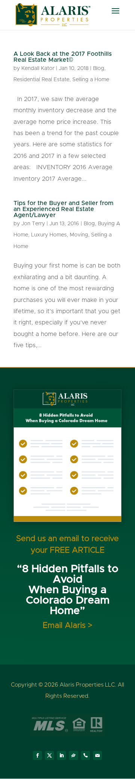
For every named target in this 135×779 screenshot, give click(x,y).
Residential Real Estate (41, 79)
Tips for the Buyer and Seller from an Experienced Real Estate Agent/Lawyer (64, 209)
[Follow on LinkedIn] (61, 755)
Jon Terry (33, 223)
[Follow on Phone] (85, 755)
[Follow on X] (49, 755)
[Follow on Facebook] (37, 755)
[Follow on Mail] (97, 755)
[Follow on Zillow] (73, 755)
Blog (98, 68)
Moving (79, 235)
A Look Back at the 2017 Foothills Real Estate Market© (63, 57)
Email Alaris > (67, 625)
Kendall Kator (37, 68)
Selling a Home (90, 79)
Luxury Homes (49, 235)
